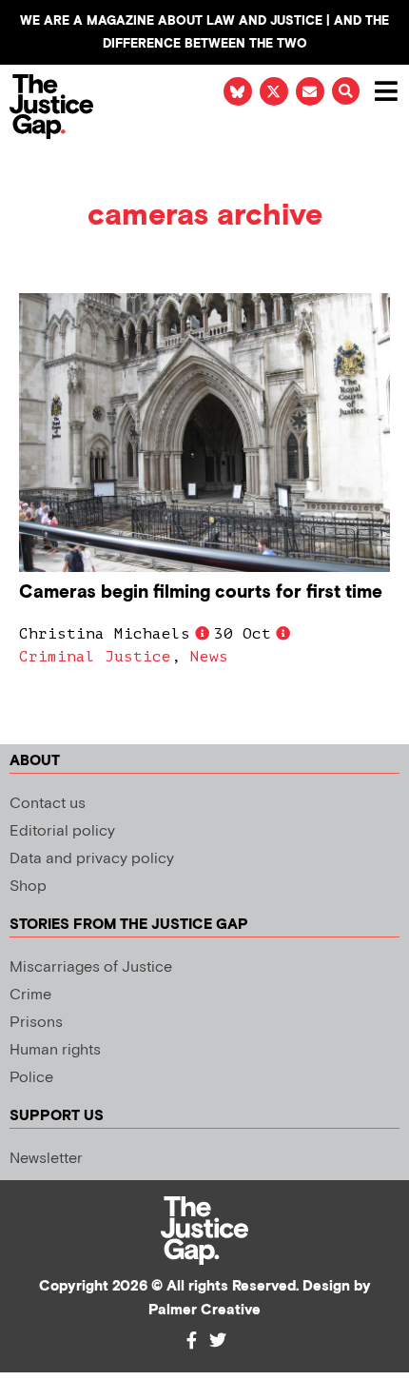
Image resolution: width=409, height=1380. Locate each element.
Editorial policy (62, 831)
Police (31, 1078)
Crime (30, 995)
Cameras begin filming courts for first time (200, 592)
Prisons (36, 1023)
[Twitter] (217, 1340)
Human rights (55, 1050)
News (209, 656)
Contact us (48, 804)
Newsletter (46, 1159)
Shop (28, 887)
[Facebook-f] (191, 1340)
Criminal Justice (95, 656)
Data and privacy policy (92, 859)
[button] (345, 91)
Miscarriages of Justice (91, 967)
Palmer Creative (204, 1310)
